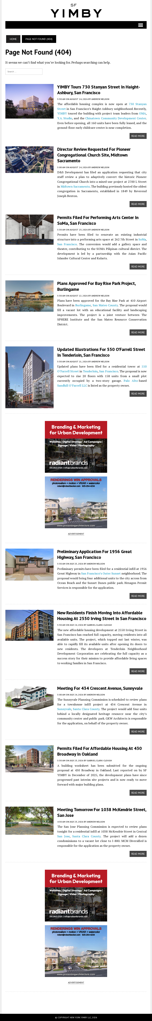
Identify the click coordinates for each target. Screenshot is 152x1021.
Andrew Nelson (100, 99)
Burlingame (83, 305)
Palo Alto (131, 381)
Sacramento (81, 186)
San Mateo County (105, 305)
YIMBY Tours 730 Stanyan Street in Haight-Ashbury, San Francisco (98, 89)
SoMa (142, 239)
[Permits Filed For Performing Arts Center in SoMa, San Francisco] (29, 242)
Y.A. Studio (64, 118)
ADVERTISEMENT (76, 533)
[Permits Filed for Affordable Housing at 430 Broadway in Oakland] (29, 770)
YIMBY (62, 113)
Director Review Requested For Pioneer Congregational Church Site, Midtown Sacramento (93, 155)
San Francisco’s (91, 573)
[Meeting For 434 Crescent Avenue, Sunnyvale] (29, 707)
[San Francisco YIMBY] (76, 10)
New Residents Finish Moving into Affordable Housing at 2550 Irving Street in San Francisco (101, 615)
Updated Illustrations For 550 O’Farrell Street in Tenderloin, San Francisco (101, 352)
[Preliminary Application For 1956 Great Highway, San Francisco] (29, 578)
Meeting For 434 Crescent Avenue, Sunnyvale (100, 688)
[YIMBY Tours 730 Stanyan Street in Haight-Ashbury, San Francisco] (29, 116)
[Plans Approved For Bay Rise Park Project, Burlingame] (29, 309)
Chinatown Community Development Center (115, 118)
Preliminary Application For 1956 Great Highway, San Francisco (94, 554)
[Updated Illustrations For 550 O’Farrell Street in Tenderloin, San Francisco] (29, 405)
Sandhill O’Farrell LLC (72, 385)
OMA (142, 113)
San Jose (63, 836)
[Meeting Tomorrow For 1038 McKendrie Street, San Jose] (29, 832)
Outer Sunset (112, 573)
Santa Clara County (86, 709)
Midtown (67, 186)
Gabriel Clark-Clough (99, 625)
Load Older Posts (76, 1001)
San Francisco (67, 244)
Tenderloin (90, 371)
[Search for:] (23, 71)
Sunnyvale (64, 709)
